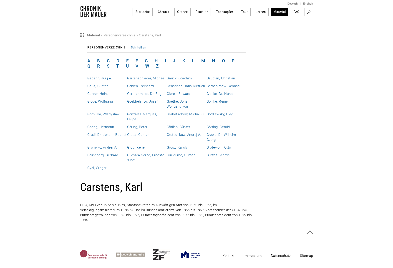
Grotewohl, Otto (219, 147)
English (308, 3)
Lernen (261, 12)
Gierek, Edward (178, 94)
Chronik (163, 12)
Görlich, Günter (178, 127)
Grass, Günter (138, 135)
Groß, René (136, 147)
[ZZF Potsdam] (166, 254)
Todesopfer (224, 12)
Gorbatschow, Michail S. (186, 114)
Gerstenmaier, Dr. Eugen (146, 94)
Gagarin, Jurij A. (99, 78)
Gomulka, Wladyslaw (103, 114)
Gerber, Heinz (97, 94)
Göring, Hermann (100, 127)
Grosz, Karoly (177, 147)
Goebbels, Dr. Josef (142, 101)
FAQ (297, 12)
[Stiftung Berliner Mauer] (195, 254)
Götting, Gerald (218, 127)
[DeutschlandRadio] (134, 254)
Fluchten (202, 12)
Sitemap (306, 256)
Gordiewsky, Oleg (220, 114)
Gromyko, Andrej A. (102, 147)
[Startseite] (93, 15)
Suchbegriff (309, 12)
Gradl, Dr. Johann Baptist (107, 135)
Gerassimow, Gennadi (224, 86)
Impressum (253, 256)
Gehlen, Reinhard (140, 86)
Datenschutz (281, 256)
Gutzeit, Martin (218, 155)
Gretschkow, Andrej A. (184, 135)
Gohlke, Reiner (218, 101)
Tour (244, 12)
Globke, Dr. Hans (220, 94)
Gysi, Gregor (97, 168)
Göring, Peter (137, 127)
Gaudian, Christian (221, 78)
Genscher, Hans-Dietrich (186, 86)
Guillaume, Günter (181, 155)
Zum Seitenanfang (309, 232)
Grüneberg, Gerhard (102, 155)
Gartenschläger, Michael (146, 78)
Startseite (143, 12)
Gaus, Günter (97, 86)
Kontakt (228, 256)
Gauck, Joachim (179, 78)
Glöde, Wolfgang (100, 101)
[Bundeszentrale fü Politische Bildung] (98, 254)
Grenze (182, 12)
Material (280, 12)
